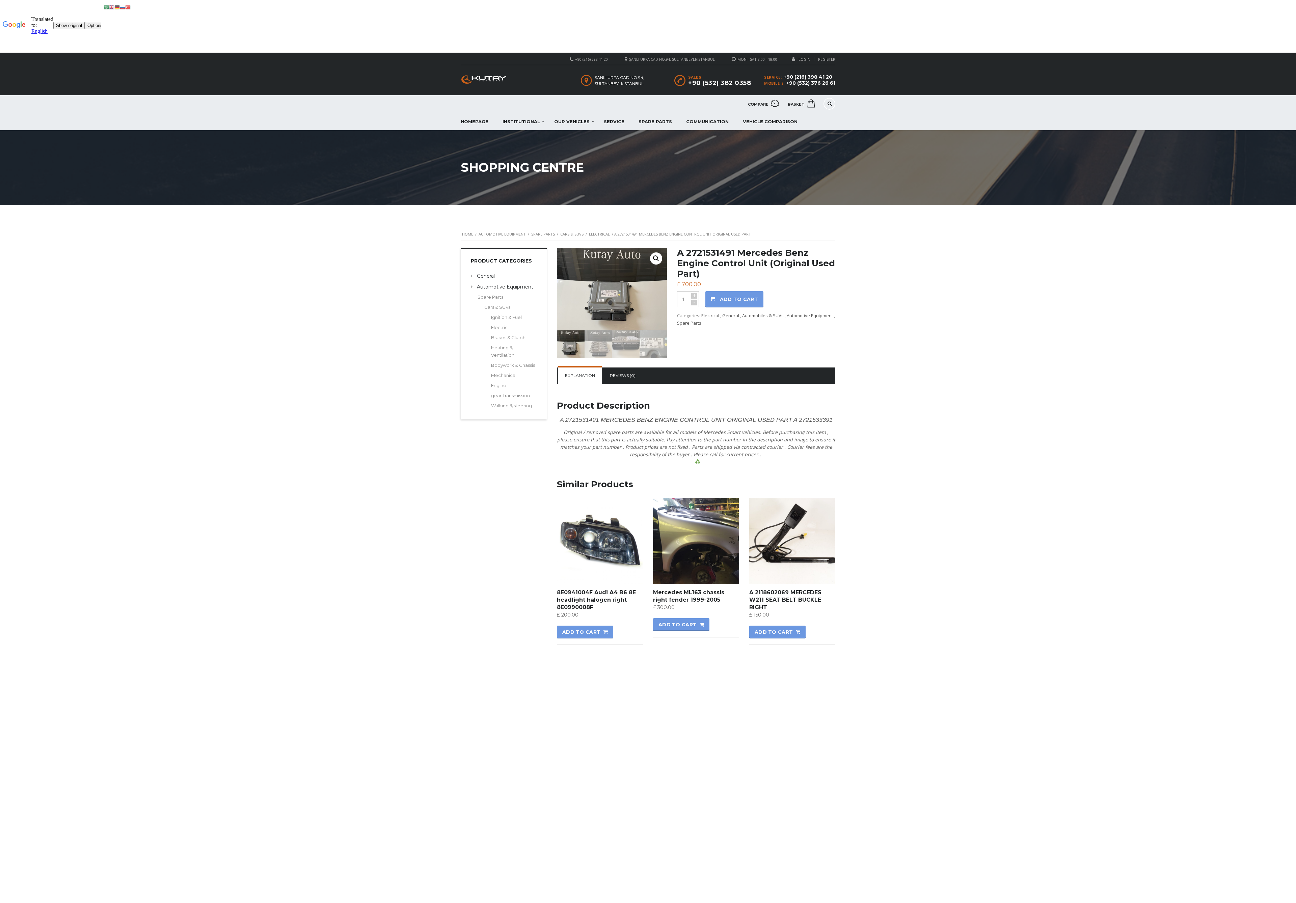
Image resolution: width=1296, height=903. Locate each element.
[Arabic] (106, 7)
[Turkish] (128, 7)
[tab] (580, 375)
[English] (111, 7)
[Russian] (122, 7)
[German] (117, 7)
